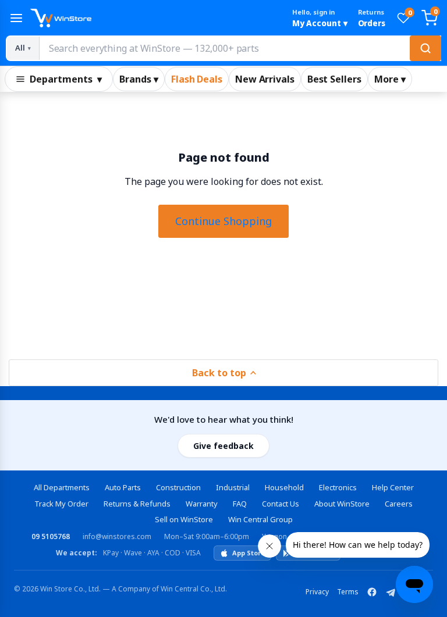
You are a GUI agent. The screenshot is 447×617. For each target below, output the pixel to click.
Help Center (393, 487)
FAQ (240, 503)
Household (284, 487)
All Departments (62, 487)
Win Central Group (260, 519)
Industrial (233, 487)
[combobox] (240, 48)
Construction (178, 487)
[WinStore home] (156, 18)
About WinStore (342, 503)
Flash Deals (196, 79)
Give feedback (223, 445)
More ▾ (390, 79)
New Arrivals (265, 79)
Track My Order (61, 503)
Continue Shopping (223, 221)
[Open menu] (16, 18)
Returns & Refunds (137, 503)
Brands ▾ (138, 79)
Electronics (338, 487)
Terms (348, 592)
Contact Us (280, 503)
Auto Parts (123, 487)
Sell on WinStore (184, 519)
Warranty (202, 503)
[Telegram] (390, 592)
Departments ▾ (66, 79)
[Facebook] (372, 592)
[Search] (425, 48)
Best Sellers (334, 79)
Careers (399, 503)
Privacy (317, 592)
